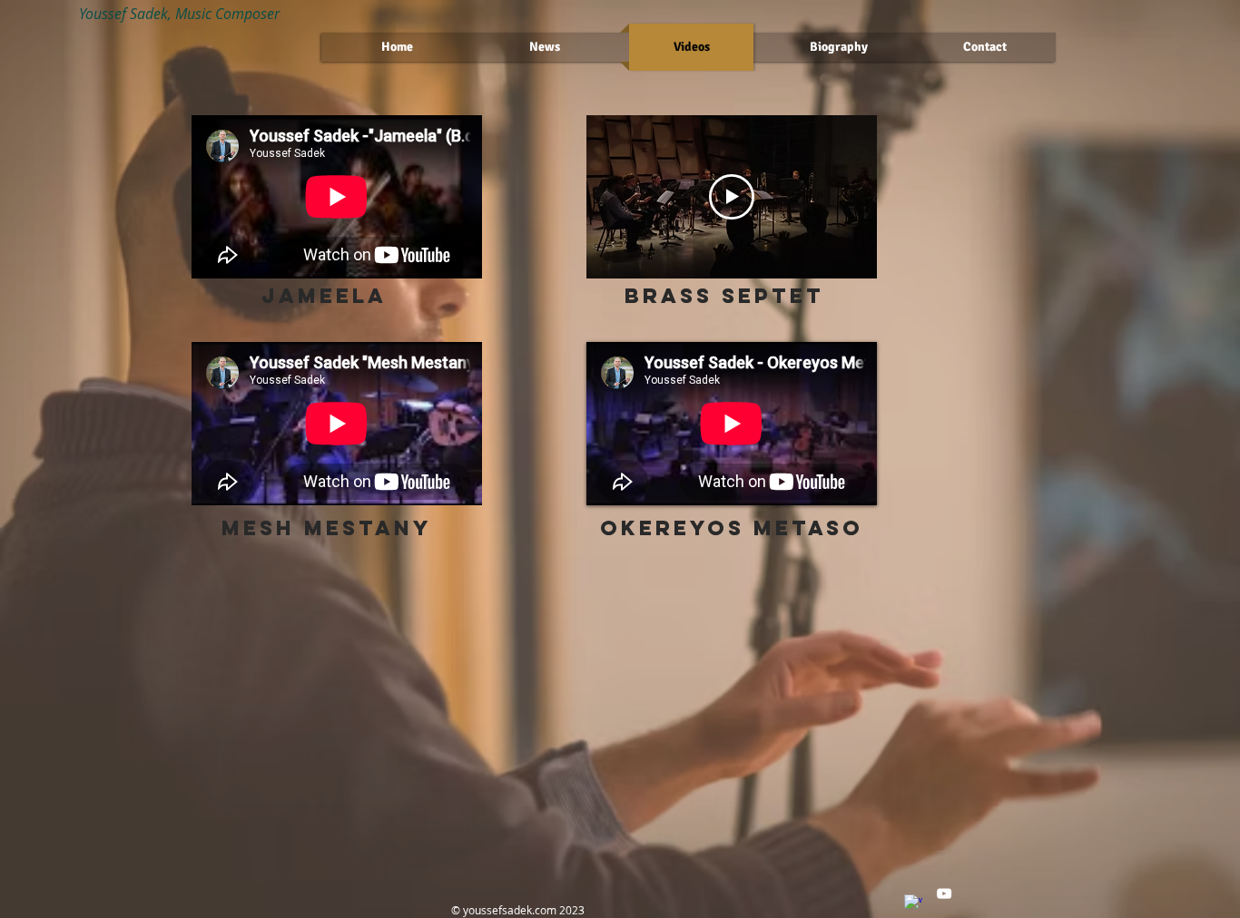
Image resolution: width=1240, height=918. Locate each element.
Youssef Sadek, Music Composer (179, 14)
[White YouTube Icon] (944, 893)
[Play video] (731, 197)
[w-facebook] (913, 903)
